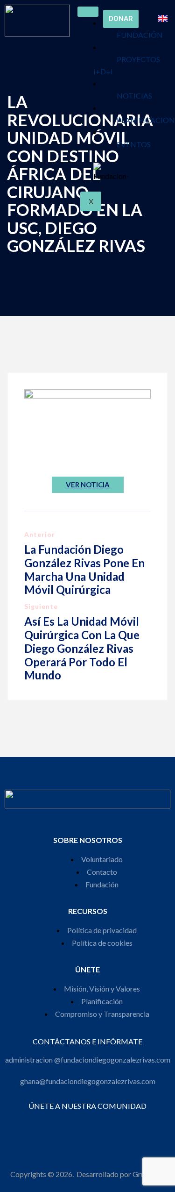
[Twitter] (81, 1123)
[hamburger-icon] (87, 12)
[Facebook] (56, 1123)
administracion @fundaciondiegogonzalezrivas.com (87, 1059)
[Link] (119, 1123)
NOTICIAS (134, 95)
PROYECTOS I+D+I (126, 65)
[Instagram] (68, 1123)
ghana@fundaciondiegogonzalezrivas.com (87, 1081)
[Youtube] (106, 1123)
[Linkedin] (94, 1123)
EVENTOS (134, 144)
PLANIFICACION (146, 119)
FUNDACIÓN (140, 34)
